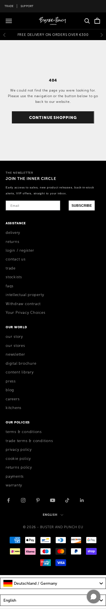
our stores (15, 346)
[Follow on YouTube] (52, 500)
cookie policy (18, 459)
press (11, 381)
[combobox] (53, 583)
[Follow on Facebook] (8, 500)
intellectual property (25, 295)
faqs (10, 286)
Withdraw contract (23, 304)
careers (13, 399)
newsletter (15, 354)
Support (27, 6)
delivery (13, 233)
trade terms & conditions (29, 441)
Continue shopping (53, 117)
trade (11, 268)
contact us (16, 259)
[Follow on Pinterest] (38, 500)
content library (20, 372)
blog (10, 390)
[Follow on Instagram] (23, 500)
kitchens (13, 408)
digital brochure (21, 364)
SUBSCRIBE (82, 206)
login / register (20, 251)
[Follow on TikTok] (67, 500)
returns (12, 242)
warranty (14, 485)
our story (14, 337)
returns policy (19, 467)
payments (15, 476)
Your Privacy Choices (26, 313)
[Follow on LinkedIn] (82, 500)
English (50, 514)
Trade (9, 6)
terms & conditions (24, 432)
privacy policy (19, 450)
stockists (14, 277)
